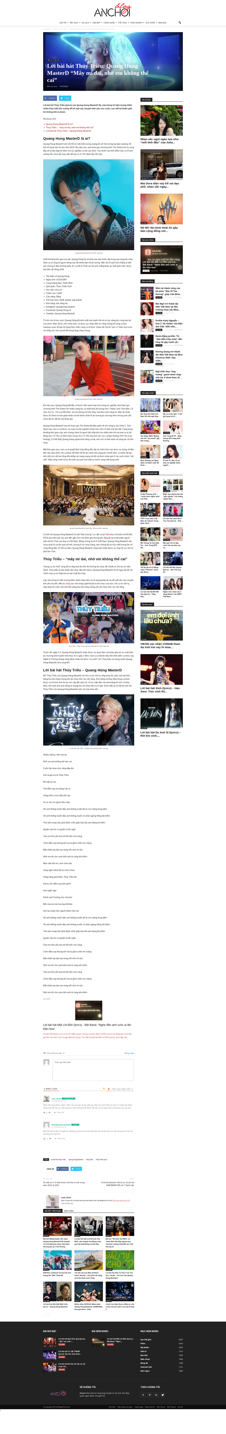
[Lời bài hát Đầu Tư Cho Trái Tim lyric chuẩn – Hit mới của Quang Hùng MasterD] (120, 1260)
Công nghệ (109, 22)
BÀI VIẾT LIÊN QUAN (53, 1211)
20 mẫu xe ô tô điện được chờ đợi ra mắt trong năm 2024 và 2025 (64, 1183)
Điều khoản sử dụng (125, 1407)
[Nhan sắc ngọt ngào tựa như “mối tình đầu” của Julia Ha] (161, 120)
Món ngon (145, 1371)
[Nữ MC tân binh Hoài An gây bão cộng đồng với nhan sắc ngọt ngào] (161, 209)
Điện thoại (145, 1359)
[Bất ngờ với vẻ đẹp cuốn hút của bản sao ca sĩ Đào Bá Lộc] (173, 534)
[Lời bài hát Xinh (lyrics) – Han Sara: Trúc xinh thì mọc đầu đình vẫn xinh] (161, 669)
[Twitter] (162, 1395)
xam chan (66, 1197)
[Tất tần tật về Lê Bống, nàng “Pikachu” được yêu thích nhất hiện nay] (150, 558)
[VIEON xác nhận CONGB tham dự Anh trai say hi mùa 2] (161, 625)
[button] (180, 23)
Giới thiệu (112, 1407)
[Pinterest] (149, 1395)
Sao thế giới (145, 1339)
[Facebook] (143, 1395)
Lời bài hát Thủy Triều (58, 1159)
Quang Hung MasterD (76, 1159)
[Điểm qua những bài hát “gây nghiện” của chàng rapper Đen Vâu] (173, 485)
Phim (142, 1343)
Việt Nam (109, 534)
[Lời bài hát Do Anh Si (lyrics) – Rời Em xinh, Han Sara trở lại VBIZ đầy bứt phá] (161, 713)
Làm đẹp (96, 22)
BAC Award (171, 1407)
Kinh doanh (136, 22)
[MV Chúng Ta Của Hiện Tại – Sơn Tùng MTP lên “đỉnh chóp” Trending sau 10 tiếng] (150, 534)
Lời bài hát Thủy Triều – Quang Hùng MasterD (68, 131)
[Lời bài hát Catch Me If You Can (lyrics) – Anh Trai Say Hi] (173, 510)
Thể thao (122, 22)
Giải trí (63, 22)
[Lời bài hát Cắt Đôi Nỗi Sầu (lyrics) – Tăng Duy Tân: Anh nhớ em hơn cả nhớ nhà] (150, 583)
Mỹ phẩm (144, 1347)
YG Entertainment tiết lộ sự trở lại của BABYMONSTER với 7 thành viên (117, 1183)
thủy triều (89, 1159)
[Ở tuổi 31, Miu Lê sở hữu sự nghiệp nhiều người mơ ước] (173, 451)
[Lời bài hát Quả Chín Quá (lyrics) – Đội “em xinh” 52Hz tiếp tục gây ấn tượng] (49, 1342)
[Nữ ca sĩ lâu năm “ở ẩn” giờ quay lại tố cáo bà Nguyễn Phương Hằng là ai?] (173, 405)
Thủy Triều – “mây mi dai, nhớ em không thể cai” (70, 127)
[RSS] (156, 1395)
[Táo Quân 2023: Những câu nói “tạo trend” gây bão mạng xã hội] (150, 427)
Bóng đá (144, 1363)
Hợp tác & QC (150, 1407)
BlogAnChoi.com (87, 1393)
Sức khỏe (150, 22)
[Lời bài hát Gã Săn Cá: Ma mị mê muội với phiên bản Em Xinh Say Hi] (49, 1367)
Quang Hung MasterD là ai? (59, 124)
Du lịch (85, 22)
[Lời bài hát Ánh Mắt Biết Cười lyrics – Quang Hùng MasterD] (57, 1291)
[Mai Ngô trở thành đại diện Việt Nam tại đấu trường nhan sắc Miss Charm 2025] (147, 308)
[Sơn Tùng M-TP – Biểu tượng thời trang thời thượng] (173, 427)
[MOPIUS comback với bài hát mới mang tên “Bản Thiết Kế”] (57, 1260)
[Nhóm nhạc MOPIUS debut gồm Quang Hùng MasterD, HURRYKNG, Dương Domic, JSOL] (88, 1291)
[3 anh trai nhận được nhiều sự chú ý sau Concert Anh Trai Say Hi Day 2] (120, 1291)
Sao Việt (57, 60)
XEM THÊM (68, 1211)
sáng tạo (70, 583)
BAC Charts (161, 1407)
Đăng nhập (129, 1053)
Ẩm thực (74, 22)
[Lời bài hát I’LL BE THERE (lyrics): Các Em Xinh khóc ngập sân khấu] (49, 1354)
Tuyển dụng (138, 1407)
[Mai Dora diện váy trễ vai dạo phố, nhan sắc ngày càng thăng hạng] (161, 164)
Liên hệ (180, 1407)
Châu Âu (77, 1269)
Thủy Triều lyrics (101, 1159)
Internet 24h (146, 1367)
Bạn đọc (162, 22)
